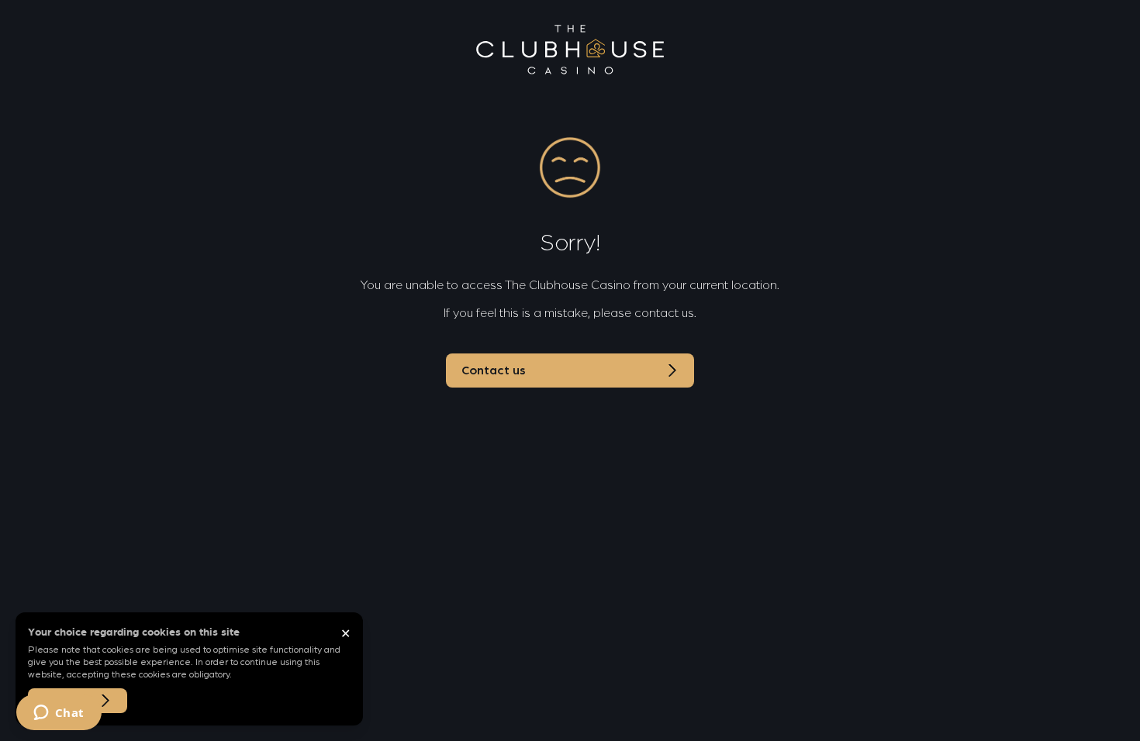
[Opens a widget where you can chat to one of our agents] (59, 713)
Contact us (493, 370)
